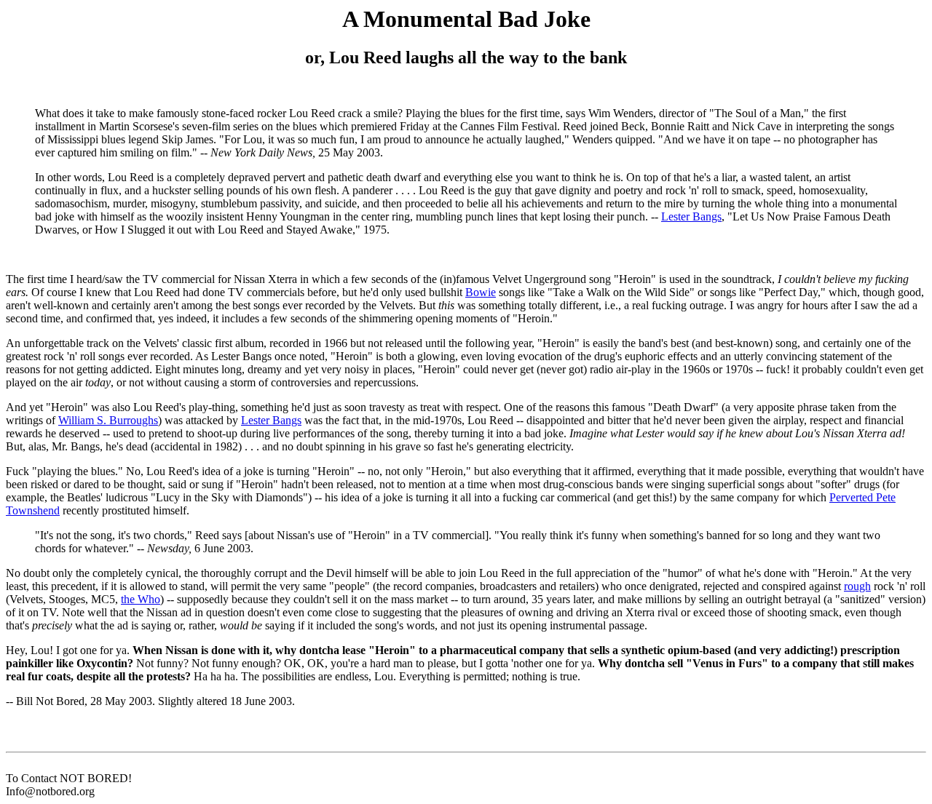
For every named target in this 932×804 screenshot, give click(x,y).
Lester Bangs (691, 216)
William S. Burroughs (108, 420)
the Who (140, 599)
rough (857, 586)
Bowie (480, 292)
